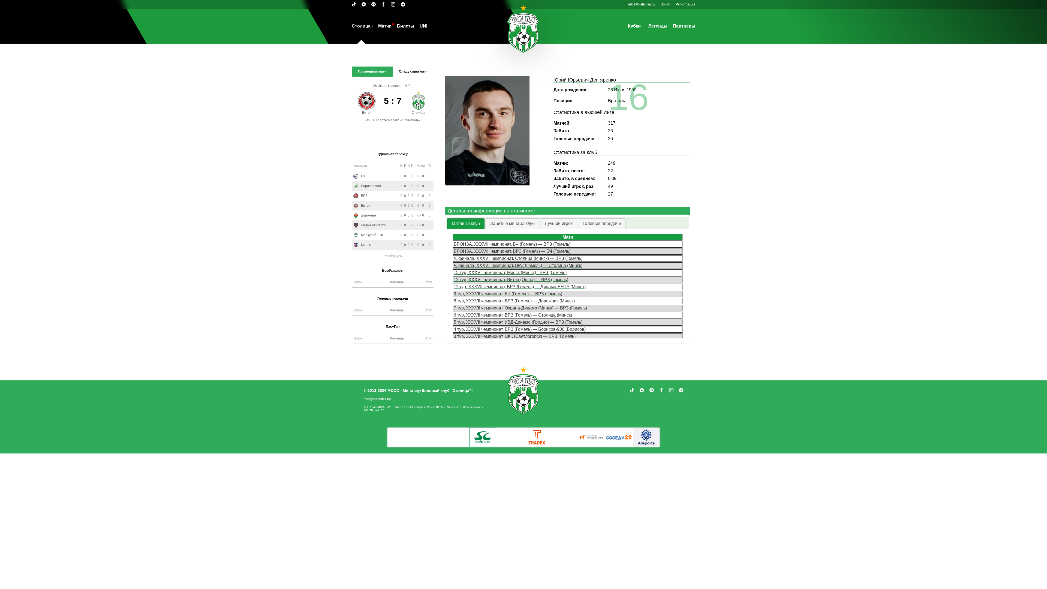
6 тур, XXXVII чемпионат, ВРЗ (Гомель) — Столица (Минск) (513, 315)
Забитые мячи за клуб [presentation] (512, 223)
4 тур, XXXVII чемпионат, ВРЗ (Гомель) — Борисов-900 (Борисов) (520, 329)
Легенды (657, 26)
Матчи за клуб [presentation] (466, 223)
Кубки (634, 26)
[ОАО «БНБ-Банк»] (591, 437)
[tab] (466, 223)
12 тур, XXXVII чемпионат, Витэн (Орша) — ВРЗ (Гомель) (511, 279)
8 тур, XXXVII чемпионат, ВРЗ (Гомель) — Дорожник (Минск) (514, 301)
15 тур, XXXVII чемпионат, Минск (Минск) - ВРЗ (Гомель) (510, 272)
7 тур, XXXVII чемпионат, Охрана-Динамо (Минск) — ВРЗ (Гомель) (520, 308)
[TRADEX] (537, 437)
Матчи (385, 26)
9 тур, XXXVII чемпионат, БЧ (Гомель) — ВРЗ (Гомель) (508, 294)
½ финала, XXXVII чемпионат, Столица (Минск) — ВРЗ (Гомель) (518, 258)
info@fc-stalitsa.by (641, 4)
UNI (423, 26)
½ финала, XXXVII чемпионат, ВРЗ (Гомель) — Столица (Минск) (518, 265)
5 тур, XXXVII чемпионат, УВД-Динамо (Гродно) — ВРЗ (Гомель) (518, 322)
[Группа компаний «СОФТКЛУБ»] (482, 437)
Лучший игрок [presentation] (559, 223)
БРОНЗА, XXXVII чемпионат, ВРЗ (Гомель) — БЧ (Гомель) (512, 251)
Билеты (405, 26)
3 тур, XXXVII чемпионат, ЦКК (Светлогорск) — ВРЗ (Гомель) (515, 336)
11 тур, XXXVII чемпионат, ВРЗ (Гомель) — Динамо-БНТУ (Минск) (520, 286)
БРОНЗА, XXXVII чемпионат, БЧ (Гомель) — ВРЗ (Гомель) (512, 244)
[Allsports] (646, 437)
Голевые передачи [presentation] (602, 223)
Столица (361, 26)
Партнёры (684, 26)
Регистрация (685, 4)
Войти (665, 4)
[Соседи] (619, 437)
